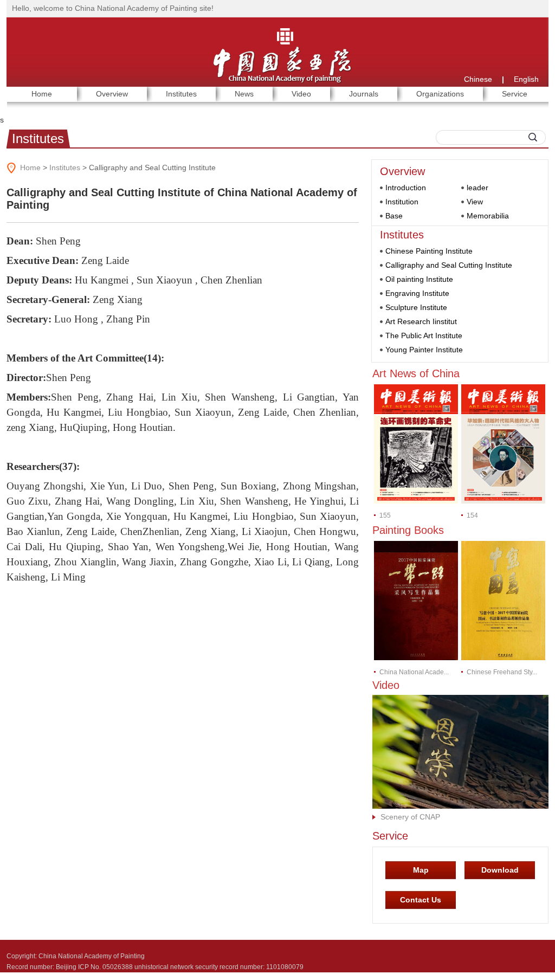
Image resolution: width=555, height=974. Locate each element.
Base (394, 215)
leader (477, 187)
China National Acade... (414, 672)
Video (385, 685)
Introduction (405, 187)
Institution (401, 201)
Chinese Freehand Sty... (502, 672)
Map (421, 870)
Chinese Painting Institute (429, 251)
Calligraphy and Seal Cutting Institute (448, 265)
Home (30, 167)
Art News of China (416, 373)
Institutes (38, 138)
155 (385, 515)
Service (390, 836)
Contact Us (420, 899)
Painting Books (408, 530)
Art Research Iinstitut (421, 321)
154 (472, 515)
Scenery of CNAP (410, 816)
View (475, 201)
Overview (402, 171)
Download (500, 870)
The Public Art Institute (423, 335)
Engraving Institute (417, 293)
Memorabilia (488, 215)
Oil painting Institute (419, 279)
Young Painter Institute (424, 349)
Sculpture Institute (416, 307)
